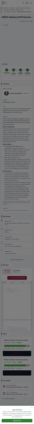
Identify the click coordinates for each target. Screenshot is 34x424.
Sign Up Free (17, 420)
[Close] (32, 407)
